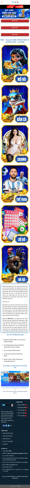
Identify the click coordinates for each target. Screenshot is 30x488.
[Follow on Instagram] (6, 426)
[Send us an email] (11, 426)
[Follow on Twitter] (9, 426)
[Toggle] (2, 339)
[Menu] (2, 2)
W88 (3, 286)
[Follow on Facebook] (4, 426)
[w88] (15, 2)
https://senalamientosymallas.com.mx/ (17, 453)
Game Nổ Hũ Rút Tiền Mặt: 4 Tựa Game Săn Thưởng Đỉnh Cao (15, 388)
